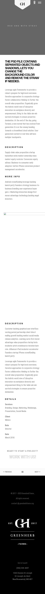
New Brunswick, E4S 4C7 (22, 579)
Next (37, 472)
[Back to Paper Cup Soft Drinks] (22, 472)
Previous (8, 472)
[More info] (34, 2)
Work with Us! (22, 457)
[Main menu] (39, 2)
